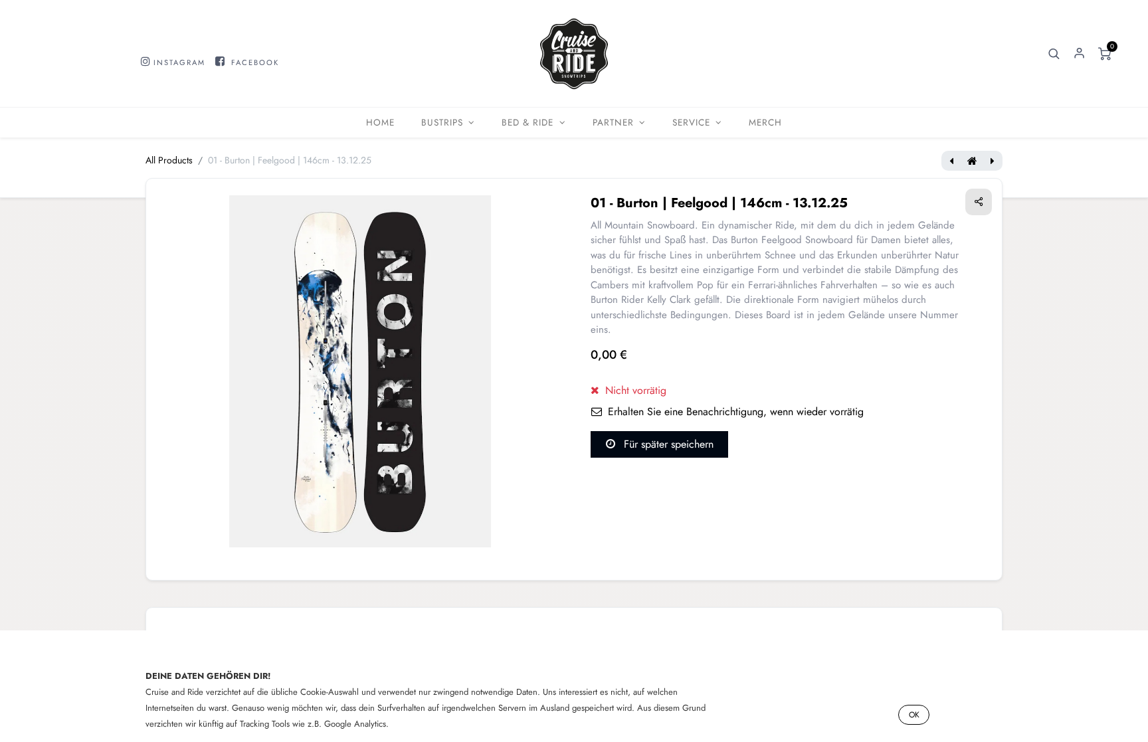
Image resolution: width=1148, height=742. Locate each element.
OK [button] (914, 715)
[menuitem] (380, 123)
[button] (1054, 54)
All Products (169, 160)
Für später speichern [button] (667, 444)
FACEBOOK (255, 62)
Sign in (1080, 54)
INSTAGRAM (179, 62)
